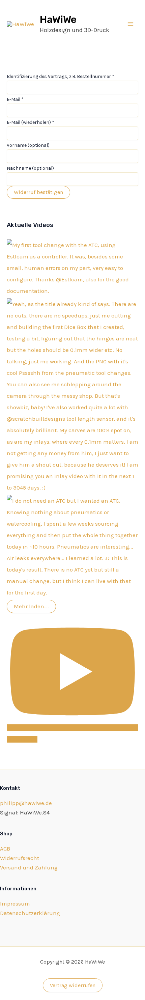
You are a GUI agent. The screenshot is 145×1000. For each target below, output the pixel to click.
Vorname (28, 145)
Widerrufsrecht (19, 858)
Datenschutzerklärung (30, 913)
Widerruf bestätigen (38, 192)
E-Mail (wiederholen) (30, 122)
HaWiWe (58, 19)
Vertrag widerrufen (72, 985)
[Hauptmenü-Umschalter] (131, 24)
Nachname (30, 168)
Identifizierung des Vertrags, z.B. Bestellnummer (60, 76)
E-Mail (15, 99)
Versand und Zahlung (29, 867)
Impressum (15, 903)
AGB (5, 848)
